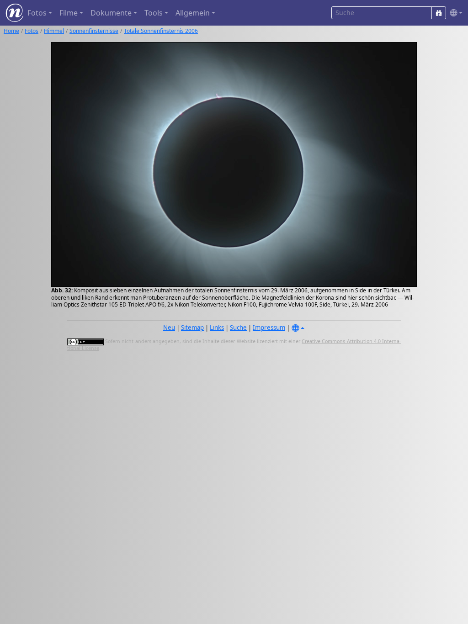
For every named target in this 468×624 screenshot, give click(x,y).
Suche (238, 327)
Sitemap (192, 327)
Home (11, 31)
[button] (454, 13)
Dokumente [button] (111, 13)
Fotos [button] (37, 13)
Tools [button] (153, 13)
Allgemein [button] (193, 13)
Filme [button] (68, 13)
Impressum (269, 327)
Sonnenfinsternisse (93, 31)
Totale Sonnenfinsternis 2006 (161, 31)
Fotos (31, 31)
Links (217, 327)
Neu (169, 327)
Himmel (54, 31)
